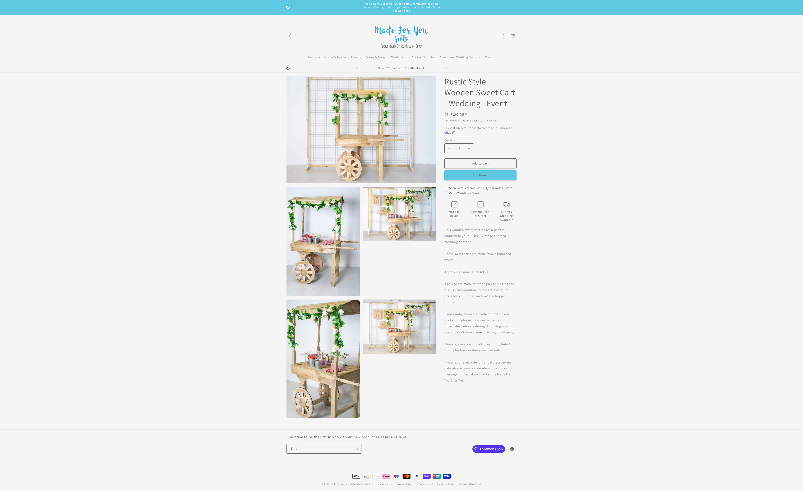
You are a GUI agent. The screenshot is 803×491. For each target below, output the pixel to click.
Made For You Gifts (340, 483)
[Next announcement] (446, 7)
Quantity (449, 140)
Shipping (465, 120)
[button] (291, 36)
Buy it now (480, 175)
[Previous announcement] (357, 7)
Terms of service (424, 483)
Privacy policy (403, 483)
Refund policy (384, 483)
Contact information (470, 483)
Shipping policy (445, 483)
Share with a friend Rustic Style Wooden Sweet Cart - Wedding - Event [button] (480, 190)
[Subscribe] (357, 449)
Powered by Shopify (362, 483)
